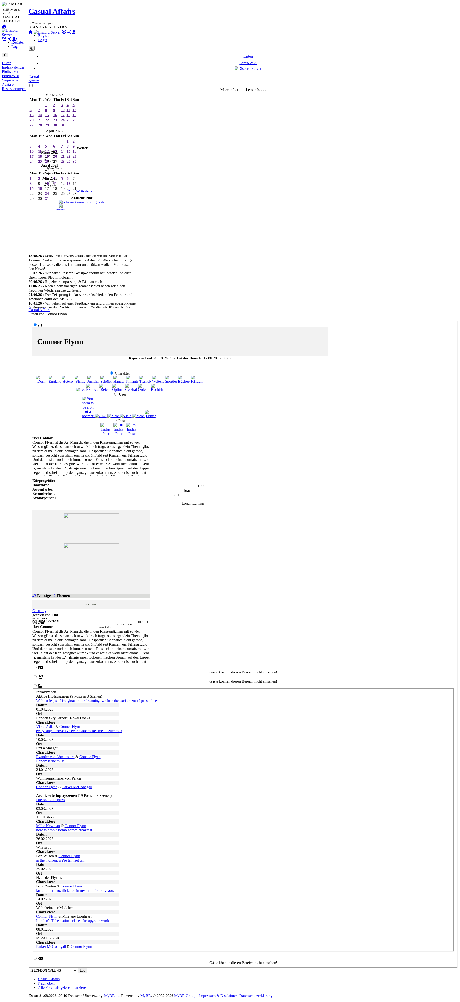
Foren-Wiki (10, 76)
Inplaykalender (13, 67)
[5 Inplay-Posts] (106, 434)
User (122, 394)
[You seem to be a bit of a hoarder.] (88, 416)
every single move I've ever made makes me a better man (79, 731)
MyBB (145, 996)
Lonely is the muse (50, 761)
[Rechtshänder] (157, 390)
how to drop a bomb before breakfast (64, 830)
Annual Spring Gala (89, 202)
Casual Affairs (52, 11)
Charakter (122, 373)
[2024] (101, 416)
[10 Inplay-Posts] (119, 434)
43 (34, 596)
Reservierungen (14, 89)
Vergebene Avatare (10, 82)
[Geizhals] (131, 390)
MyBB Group (185, 996)
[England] (55, 381)
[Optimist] (118, 390)
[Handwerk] (119, 381)
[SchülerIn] (106, 381)
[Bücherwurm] (184, 381)
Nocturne (66, 202)
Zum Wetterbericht (82, 191)
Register (18, 42)
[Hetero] (68, 381)
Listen (6, 63)
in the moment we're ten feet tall (60, 860)
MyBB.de (111, 996)
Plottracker (10, 72)
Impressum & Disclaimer (218, 996)
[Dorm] (42, 381)
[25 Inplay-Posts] (132, 434)
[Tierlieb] (145, 381)
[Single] (81, 381)
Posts (122, 421)
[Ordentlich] (144, 390)
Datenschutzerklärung (255, 996)
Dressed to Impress (50, 800)
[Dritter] (151, 416)
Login (16, 47)
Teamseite (60, 209)
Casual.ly (39, 611)
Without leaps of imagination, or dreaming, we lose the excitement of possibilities (97, 701)
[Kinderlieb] (197, 381)
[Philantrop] (132, 381)
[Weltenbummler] (158, 381)
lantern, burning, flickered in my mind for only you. (75, 890)
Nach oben (46, 983)
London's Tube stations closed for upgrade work (72, 921)
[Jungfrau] (93, 381)
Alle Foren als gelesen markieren (63, 987)
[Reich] (105, 390)
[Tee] (81, 390)
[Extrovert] (92, 390)
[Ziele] (113, 416)
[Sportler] (171, 381)
